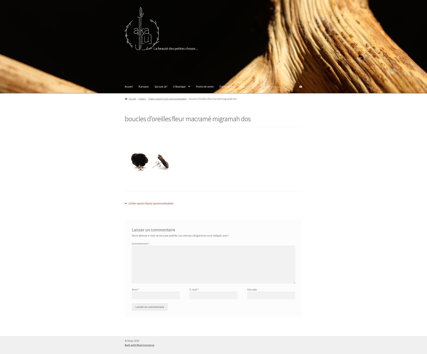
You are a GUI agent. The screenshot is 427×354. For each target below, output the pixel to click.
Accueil (129, 86)
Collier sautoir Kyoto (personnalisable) (167, 98)
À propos (144, 86)
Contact (244, 86)
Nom (135, 289)
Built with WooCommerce (139, 345)
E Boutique (179, 86)
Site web (252, 289)
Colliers (142, 98)
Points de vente (205, 86)
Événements (227, 86)
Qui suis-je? (161, 86)
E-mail (194, 289)
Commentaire (140, 243)
